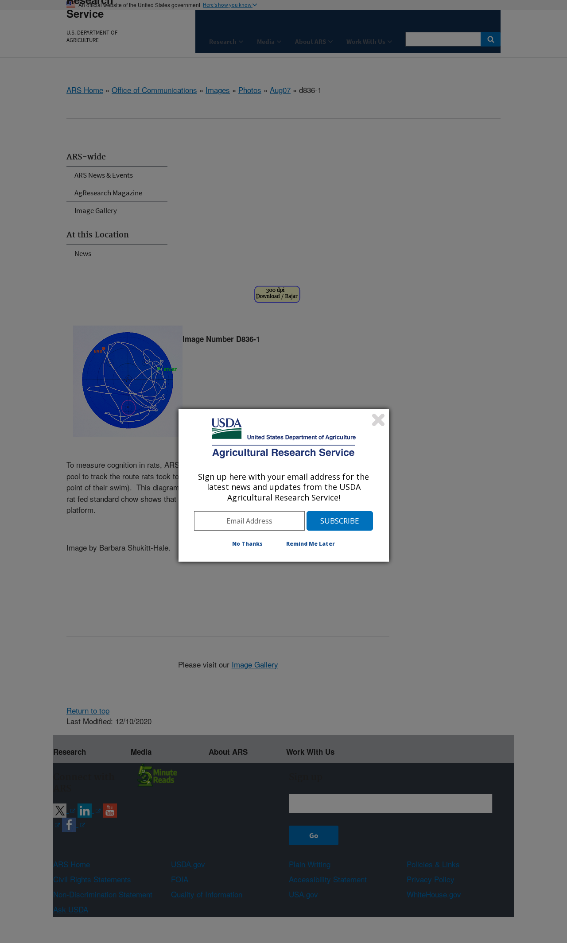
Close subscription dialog (378, 420)
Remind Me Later (310, 543)
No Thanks (247, 543)
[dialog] (284, 485)
